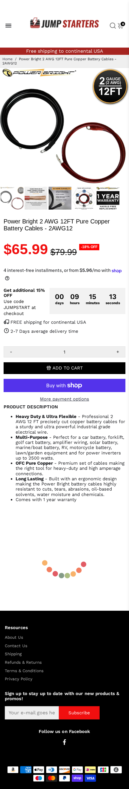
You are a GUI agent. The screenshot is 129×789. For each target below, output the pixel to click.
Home (7, 59)
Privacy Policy (18, 679)
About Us (14, 637)
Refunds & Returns (23, 662)
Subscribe (79, 713)
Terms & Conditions (24, 671)
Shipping (13, 654)
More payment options (64, 399)
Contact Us (16, 646)
